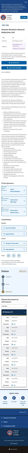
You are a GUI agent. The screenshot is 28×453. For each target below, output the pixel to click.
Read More (22, 6)
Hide (26, 2)
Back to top (22, 412)
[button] (14, 418)
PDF (15, 324)
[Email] (8, 255)
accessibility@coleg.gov (10, 264)
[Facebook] (19, 255)
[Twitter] (13, 255)
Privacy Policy (14, 449)
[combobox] (14, 306)
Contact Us (14, 443)
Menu (24, 17)
